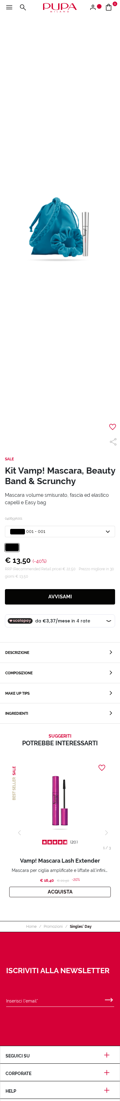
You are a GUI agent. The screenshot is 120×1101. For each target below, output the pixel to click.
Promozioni (53, 926)
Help (11, 1091)
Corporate (18, 1073)
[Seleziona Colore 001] (12, 547)
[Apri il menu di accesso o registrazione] (95, 7)
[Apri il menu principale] (9, 7)
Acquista (60, 892)
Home (31, 926)
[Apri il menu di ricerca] (22, 7)
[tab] (60, 652)
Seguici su (18, 1055)
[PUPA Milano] (60, 7)
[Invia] (108, 998)
